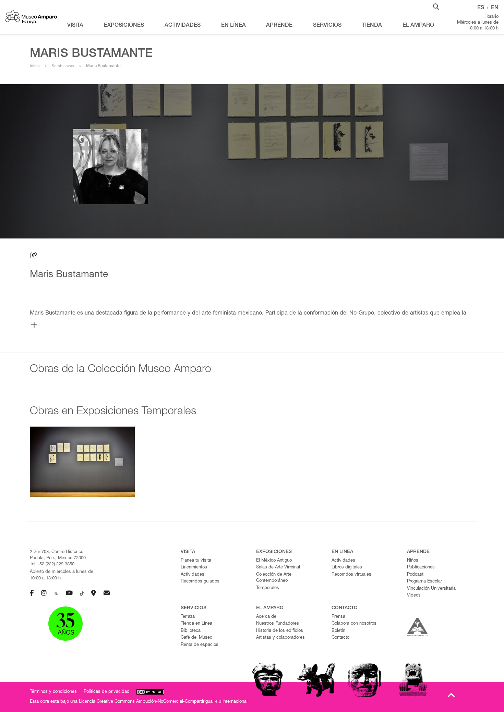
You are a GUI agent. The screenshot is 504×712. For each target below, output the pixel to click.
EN (495, 8)
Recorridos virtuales (351, 575)
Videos (414, 595)
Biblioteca (191, 631)
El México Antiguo (274, 560)
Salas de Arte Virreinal (278, 567)
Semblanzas (63, 65)
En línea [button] (233, 25)
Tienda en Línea (196, 624)
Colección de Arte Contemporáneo (273, 578)
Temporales (267, 588)
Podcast (415, 575)
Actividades (192, 575)
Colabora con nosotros (354, 624)
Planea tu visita (196, 560)
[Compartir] (34, 257)
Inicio (35, 65)
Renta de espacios (199, 645)
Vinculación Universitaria (431, 589)
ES (480, 8)
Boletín (338, 631)
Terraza (188, 617)
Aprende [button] (279, 25)
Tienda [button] (372, 25)
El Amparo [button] (418, 25)
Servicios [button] (327, 25)
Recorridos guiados (200, 581)
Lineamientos (194, 567)
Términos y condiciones (53, 692)
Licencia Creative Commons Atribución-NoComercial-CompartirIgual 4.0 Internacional (163, 702)
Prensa (338, 617)
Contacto (340, 638)
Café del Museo (196, 638)
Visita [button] (75, 25)
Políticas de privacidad (107, 692)
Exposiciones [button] (124, 25)
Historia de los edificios (279, 631)
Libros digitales (347, 567)
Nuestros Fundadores (277, 624)
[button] (436, 6)
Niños (412, 560)
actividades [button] (183, 25)
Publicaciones (421, 567)
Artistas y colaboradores (280, 638)
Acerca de (266, 617)
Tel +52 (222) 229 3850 (52, 564)
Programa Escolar (424, 581)
